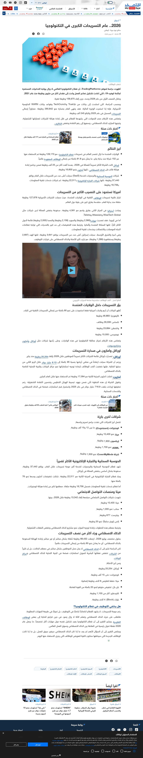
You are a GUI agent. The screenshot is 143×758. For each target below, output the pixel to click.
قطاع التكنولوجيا (66, 154)
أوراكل (116, 165)
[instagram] (130, 730)
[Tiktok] (25, 2)
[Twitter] (15, 2)
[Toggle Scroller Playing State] (4, 13)
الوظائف (97, 198)
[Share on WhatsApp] (43, 34)
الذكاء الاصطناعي (96, 170)
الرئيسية (109, 8)
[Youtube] (10, 2)
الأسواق (71, 8)
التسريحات (116, 113)
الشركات (113, 553)
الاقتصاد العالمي (55, 8)
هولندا (93, 220)
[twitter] (124, 730)
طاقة (41, 729)
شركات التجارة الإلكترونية (89, 180)
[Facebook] (5, 2)
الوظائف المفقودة (52, 159)
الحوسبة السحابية (104, 176)
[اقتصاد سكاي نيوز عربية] (127, 6)
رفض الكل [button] (16, 744)
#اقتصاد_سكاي (134, 13)
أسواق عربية (18, 729)
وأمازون (25, 341)
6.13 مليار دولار (49, 362)
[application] (71, 270)
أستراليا (111, 210)
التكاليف (58, 123)
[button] (38, 2)
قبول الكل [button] (37, 744)
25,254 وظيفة (41, 356)
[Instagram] (20, 2)
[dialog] (71, 744)
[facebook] (113, 730)
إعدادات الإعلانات (89, 745)
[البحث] (16, 8)
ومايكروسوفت (114, 345)
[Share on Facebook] (38, 34)
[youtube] (118, 730)
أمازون (80, 170)
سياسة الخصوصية (127, 747)
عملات (30, 13)
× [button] (3, 733)
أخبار (61, 729)
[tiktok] (136, 730)
